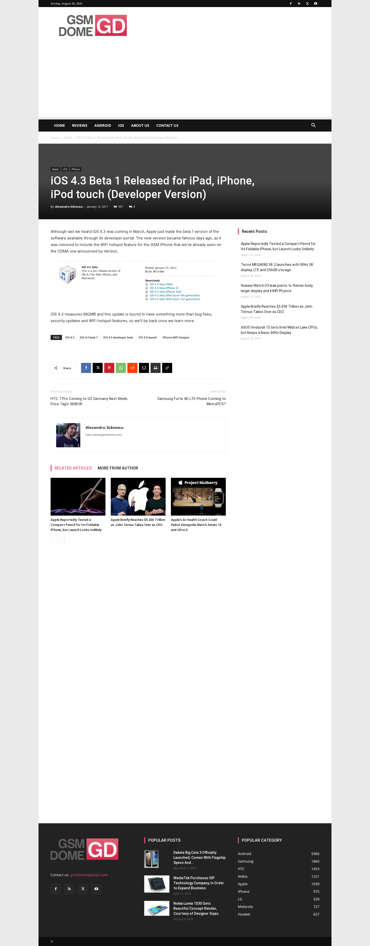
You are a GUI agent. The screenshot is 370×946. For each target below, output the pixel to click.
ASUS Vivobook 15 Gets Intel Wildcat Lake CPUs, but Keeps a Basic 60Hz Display (279, 330)
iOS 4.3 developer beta (118, 337)
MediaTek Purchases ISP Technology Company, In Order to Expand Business (198, 883)
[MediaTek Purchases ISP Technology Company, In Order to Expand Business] (156, 884)
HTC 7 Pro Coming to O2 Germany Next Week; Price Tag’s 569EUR (89, 401)
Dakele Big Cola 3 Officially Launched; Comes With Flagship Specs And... (199, 857)
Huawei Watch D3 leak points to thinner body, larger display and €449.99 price (277, 288)
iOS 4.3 (69, 337)
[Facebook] (290, 3)
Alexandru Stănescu (69, 206)
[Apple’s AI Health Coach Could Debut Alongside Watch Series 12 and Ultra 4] (198, 497)
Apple (68, 137)
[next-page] (62, 540)
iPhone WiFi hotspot (176, 337)
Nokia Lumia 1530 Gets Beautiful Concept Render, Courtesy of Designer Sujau (195, 908)
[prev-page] (54, 540)
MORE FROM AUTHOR (118, 468)
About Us (140, 125)
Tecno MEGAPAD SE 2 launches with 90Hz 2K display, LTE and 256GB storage (277, 267)
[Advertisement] (185, 81)
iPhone (75, 169)
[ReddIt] (132, 368)
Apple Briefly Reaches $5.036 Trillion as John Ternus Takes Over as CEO (276, 309)
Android (102, 125)
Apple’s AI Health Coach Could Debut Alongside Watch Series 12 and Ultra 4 (196, 525)
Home (59, 125)
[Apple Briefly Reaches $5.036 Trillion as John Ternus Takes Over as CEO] (138, 497)
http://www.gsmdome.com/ (104, 434)
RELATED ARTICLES (73, 468)
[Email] (144, 368)
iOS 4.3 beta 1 (89, 337)
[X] (307, 3)
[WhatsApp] (121, 368)
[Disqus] (138, 618)
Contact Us (167, 125)
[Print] (156, 368)
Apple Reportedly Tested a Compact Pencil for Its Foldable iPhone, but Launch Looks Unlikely (76, 525)
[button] (313, 125)
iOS (121, 125)
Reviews (79, 125)
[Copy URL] (167, 368)
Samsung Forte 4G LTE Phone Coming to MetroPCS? (191, 401)
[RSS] (299, 3)
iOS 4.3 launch (147, 337)
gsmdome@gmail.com (89, 874)
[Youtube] (315, 3)
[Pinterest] (109, 368)
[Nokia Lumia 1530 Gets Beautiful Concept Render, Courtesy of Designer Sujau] (156, 908)
